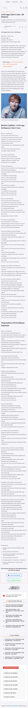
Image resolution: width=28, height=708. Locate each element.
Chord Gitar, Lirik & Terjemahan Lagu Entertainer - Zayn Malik (14, 648)
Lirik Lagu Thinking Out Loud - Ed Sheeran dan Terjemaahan (13, 563)
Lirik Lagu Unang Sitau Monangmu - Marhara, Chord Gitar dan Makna (15, 605)
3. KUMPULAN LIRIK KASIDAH (10, 681)
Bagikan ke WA (15, 580)
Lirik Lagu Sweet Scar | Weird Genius (11, 551)
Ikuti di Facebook (15, 575)
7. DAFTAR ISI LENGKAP (9, 697)
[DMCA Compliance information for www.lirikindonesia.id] (14, 589)
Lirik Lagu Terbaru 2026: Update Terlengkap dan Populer (13, 595)
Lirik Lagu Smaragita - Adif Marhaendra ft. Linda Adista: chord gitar (15, 611)
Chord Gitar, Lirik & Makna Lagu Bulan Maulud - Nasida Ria (14, 616)
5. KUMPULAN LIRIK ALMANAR (10, 689)
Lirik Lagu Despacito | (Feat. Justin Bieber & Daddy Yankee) (13, 548)
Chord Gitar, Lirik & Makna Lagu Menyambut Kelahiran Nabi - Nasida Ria (15, 621)
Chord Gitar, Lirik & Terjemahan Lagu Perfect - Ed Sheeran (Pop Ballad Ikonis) (13, 554)
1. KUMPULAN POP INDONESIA (11, 673)
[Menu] (26, 7)
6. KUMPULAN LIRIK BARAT (10, 693)
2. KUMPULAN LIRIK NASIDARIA (11, 677)
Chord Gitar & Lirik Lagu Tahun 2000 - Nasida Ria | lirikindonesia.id (15, 626)
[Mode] (24, 8)
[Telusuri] (1, 8)
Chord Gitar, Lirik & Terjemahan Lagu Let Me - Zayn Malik (14, 644)
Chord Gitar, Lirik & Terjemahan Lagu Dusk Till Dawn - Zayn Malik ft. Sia (14, 657)
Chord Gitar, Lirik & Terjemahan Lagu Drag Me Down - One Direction (14, 640)
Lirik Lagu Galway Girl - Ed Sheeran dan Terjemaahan (13, 64)
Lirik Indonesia (14, 705)
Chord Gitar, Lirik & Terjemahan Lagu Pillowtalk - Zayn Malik (14, 653)
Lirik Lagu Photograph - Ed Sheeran (10, 557)
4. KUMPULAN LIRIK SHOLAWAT (11, 685)
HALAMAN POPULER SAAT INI (11, 667)
